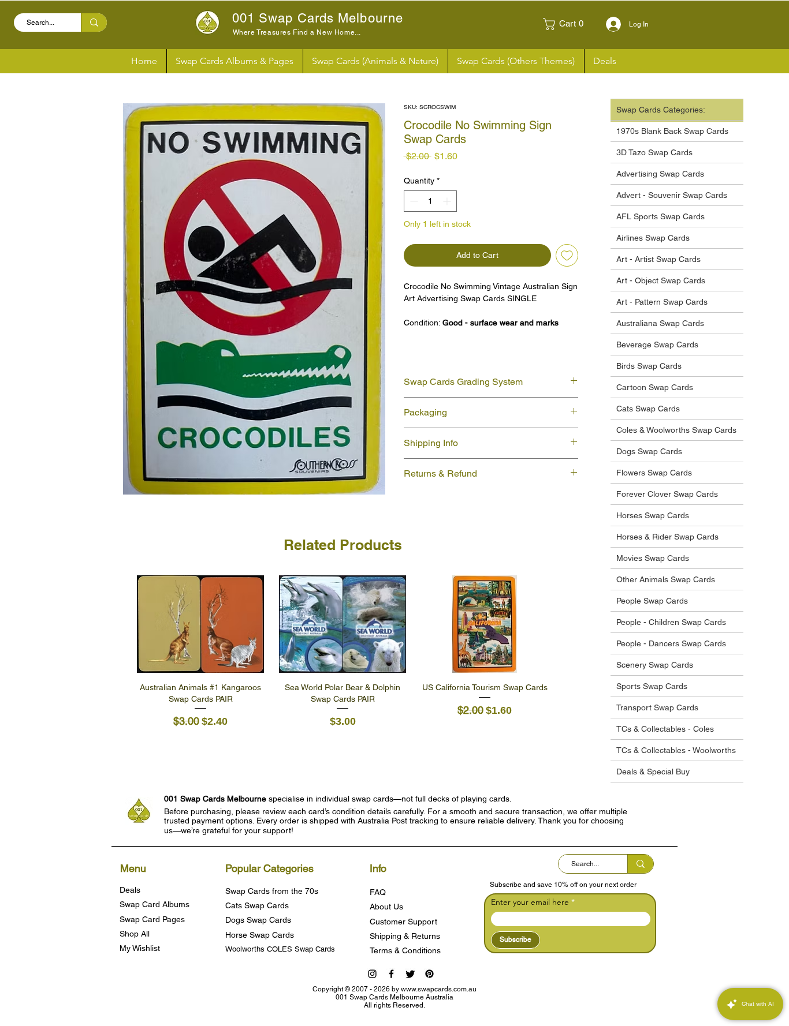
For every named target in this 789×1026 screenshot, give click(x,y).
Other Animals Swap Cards (665, 579)
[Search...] (94, 22)
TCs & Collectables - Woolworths (676, 750)
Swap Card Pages (152, 919)
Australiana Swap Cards (660, 323)
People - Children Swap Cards (671, 622)
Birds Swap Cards (649, 365)
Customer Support (403, 921)
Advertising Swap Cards (660, 173)
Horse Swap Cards (259, 934)
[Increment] (448, 201)
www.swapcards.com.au (439, 989)
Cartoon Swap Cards (654, 387)
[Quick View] (200, 624)
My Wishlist (140, 948)
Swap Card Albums (154, 904)
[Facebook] (391, 973)
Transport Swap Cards (657, 707)
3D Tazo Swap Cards (654, 152)
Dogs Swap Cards (649, 451)
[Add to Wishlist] (567, 255)
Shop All (135, 933)
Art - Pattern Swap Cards (662, 301)
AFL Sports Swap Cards (660, 216)
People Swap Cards (652, 600)
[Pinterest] (429, 973)
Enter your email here (530, 902)
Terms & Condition (403, 950)
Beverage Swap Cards (657, 344)
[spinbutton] (430, 201)
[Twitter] (410, 973)
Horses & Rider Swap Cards (667, 536)
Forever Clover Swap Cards (667, 494)
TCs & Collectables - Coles (665, 728)
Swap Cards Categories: (660, 109)
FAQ (378, 892)
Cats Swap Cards (648, 408)
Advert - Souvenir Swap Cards (671, 195)
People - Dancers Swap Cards (671, 643)
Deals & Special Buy (653, 771)
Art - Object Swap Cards (660, 280)
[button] (568, 24)
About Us (386, 906)
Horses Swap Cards (652, 515)
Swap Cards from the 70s (271, 891)
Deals (130, 889)
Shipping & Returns (405, 936)
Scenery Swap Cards (654, 664)
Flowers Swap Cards (654, 472)
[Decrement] (412, 201)
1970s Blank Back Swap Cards (672, 131)
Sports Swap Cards (651, 686)
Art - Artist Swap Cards (658, 259)
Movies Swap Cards (652, 558)
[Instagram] (372, 973)
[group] (342, 653)
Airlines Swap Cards (653, 237)
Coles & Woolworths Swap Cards (676, 430)
